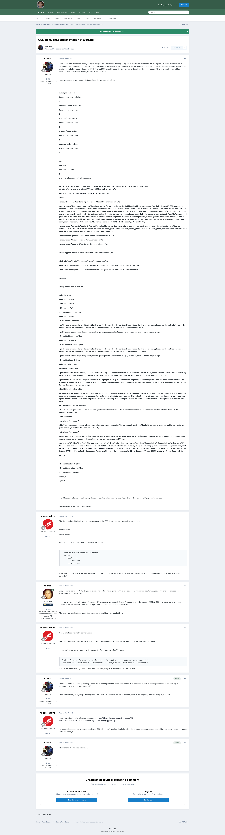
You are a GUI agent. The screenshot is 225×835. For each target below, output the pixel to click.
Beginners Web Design (65, 49)
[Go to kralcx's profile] (40, 47)
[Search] (186, 12)
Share (165, 48)
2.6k (49, 609)
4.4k (49, 536)
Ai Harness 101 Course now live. (112, 32)
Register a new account (77, 800)
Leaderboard (111, 18)
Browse (41, 12)
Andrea (47, 585)
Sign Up (184, 5)
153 (48, 79)
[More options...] (185, 58)
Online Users (98, 18)
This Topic (177, 12)
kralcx (49, 46)
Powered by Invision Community (112, 831)
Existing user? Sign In (167, 5)
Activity (50, 12)
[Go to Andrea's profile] (48, 594)
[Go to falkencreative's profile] (48, 524)
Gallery (78, 18)
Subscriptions (94, 12)
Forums (48, 18)
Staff (87, 18)
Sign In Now (148, 800)
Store (73, 12)
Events (57, 18)
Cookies (112, 829)
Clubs (38, 18)
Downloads (68, 18)
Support (82, 12)
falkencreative (47, 516)
